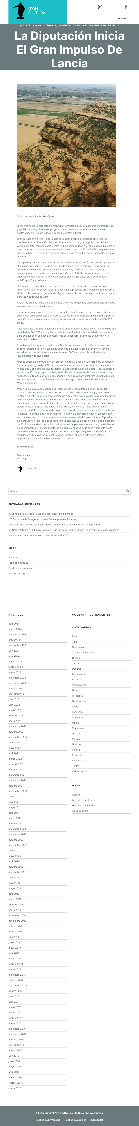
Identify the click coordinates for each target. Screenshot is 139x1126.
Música (76, 738)
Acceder (13, 557)
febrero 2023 (15, 715)
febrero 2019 (15, 904)
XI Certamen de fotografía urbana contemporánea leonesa (40, 513)
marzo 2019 (15, 899)
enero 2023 (14, 720)
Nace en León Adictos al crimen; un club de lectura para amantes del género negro (54, 524)
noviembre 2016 (17, 1034)
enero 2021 (14, 823)
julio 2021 (13, 796)
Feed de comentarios (20, 568)
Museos (76, 733)
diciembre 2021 (17, 774)
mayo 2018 (14, 947)
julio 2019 (13, 877)
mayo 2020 (14, 855)
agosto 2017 (15, 990)
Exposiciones (79, 684)
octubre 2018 (15, 926)
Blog (32, 25)
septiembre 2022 (17, 737)
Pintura (76, 749)
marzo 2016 (15, 1077)
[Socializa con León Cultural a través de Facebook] (123, 4)
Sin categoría (46, 25)
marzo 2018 (15, 958)
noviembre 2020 (17, 834)
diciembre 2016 (17, 1028)
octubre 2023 (16, 688)
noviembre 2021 (17, 780)
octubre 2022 (15, 731)
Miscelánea (78, 728)
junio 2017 (14, 1001)
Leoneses (77, 711)
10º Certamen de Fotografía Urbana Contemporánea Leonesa (42, 519)
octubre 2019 (15, 866)
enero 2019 (14, 909)
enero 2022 (14, 769)
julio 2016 (13, 1055)
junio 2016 (14, 1061)
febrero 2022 (15, 764)
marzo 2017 (15, 1012)
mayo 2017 (14, 1007)
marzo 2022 (15, 758)
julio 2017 (13, 996)
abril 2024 (14, 656)
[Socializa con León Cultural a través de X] (110, 4)
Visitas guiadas (80, 771)
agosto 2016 (15, 1050)
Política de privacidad (48, 1119)
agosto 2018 (15, 931)
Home (23, 25)
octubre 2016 (15, 1039)
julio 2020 (13, 850)
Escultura (77, 679)
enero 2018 (14, 969)
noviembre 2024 (17, 634)
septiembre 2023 (17, 693)
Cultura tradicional (82, 652)
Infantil (76, 706)
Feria (74, 690)
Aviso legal (96, 1119)
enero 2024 (14, 672)
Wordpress (96, 1112)
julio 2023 (13, 699)
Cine (74, 641)
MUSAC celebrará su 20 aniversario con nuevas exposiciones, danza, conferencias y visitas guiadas (63, 529)
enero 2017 (14, 1023)
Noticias (76, 744)
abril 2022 (13, 753)
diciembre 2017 (17, 974)
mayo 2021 (14, 807)
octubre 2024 (16, 639)
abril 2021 (13, 812)
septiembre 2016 (17, 1044)
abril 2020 (14, 861)
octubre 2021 (15, 785)
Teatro (75, 765)
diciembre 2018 (17, 915)
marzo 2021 (15, 818)
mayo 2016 (14, 1066)
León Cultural (46, 1112)
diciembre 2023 (17, 677)
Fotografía (77, 695)
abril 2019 (13, 893)
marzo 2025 (15, 629)
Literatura (77, 717)
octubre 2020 (16, 839)
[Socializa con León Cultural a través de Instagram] (98, 4)
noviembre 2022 (17, 726)
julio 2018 (13, 936)
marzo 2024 (15, 661)
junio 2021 (14, 801)
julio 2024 (13, 650)
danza (75, 663)
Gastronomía (79, 701)
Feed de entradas (18, 562)
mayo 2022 (14, 747)
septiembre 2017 (17, 985)
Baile (74, 636)
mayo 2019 (14, 888)
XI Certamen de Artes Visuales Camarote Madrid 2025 (38, 535)
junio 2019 (14, 882)
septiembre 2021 (17, 791)
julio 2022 (13, 742)
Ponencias (77, 755)
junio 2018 (14, 942)
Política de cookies (75, 1119)
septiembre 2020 (17, 845)
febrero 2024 (15, 666)
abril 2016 (13, 1071)
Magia (75, 722)
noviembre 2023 (17, 683)
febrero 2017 (15, 1017)
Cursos (76, 657)
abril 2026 (14, 623)
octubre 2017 (15, 980)
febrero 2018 (15, 963)
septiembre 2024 (17, 645)
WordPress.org (16, 573)
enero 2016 (14, 1088)
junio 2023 (14, 704)
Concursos (78, 647)
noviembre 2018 (17, 920)
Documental (78, 674)
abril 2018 (13, 953)
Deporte (76, 668)
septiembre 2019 (17, 872)
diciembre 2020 (17, 828)
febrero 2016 (15, 1082)
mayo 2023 (14, 710)
